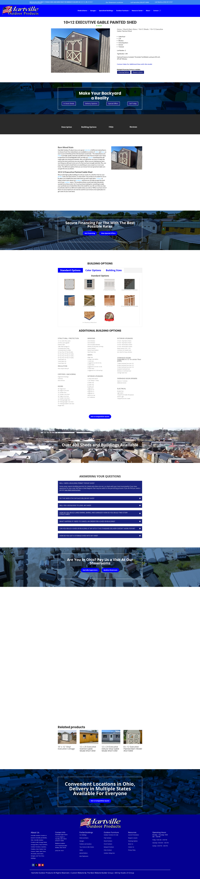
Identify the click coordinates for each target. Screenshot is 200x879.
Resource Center (137, 10)
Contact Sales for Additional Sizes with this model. (134, 64)
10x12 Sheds (144, 29)
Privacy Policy (132, 850)
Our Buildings (83, 835)
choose (90, 157)
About (148, 10)
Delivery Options (91, 103)
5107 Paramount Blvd (61, 845)
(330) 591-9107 (59, 850)
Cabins (81, 850)
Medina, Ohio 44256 (60, 847)
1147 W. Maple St (60, 837)
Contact (156, 10)
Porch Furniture (108, 844)
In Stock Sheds (68, 103)
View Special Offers (108, 233)
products (79, 180)
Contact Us (131, 847)
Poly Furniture (107, 838)
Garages (93, 10)
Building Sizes (114, 270)
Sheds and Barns (83, 838)
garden (60, 176)
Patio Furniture (108, 850)
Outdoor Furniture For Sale (111, 835)
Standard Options (70, 270)
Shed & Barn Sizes (130, 29)
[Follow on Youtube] (42, 865)
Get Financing (90, 233)
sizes (102, 152)
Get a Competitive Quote (100, 416)
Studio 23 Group (127, 873)
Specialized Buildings (106, 10)
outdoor (67, 182)
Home (119, 29)
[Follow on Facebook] (33, 865)
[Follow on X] (36, 865)
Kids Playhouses (83, 856)
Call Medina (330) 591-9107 (163, 2)
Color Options (93, 270)
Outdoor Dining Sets (109, 853)
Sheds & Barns (82, 10)
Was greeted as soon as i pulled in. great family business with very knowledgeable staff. (128, 664)
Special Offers (113, 103)
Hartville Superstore (90, 570)
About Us (130, 844)
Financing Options (123, 72)
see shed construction (72, 490)
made (59, 155)
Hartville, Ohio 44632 (61, 839)
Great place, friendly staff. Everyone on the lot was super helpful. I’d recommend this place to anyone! (99, 663)
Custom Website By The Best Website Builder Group (92, 873)
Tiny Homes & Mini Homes (86, 847)
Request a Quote (138, 72)
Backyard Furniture (109, 847)
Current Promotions (133, 835)
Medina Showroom (110, 570)
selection (87, 150)
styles (97, 152)
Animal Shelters (83, 853)
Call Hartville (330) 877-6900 (139, 2)
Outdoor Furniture (122, 10)
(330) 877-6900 (59, 840)
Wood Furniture (108, 841)
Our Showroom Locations (114, 2)
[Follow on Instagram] (39, 865)
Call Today (133, 103)
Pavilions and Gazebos (85, 844)
